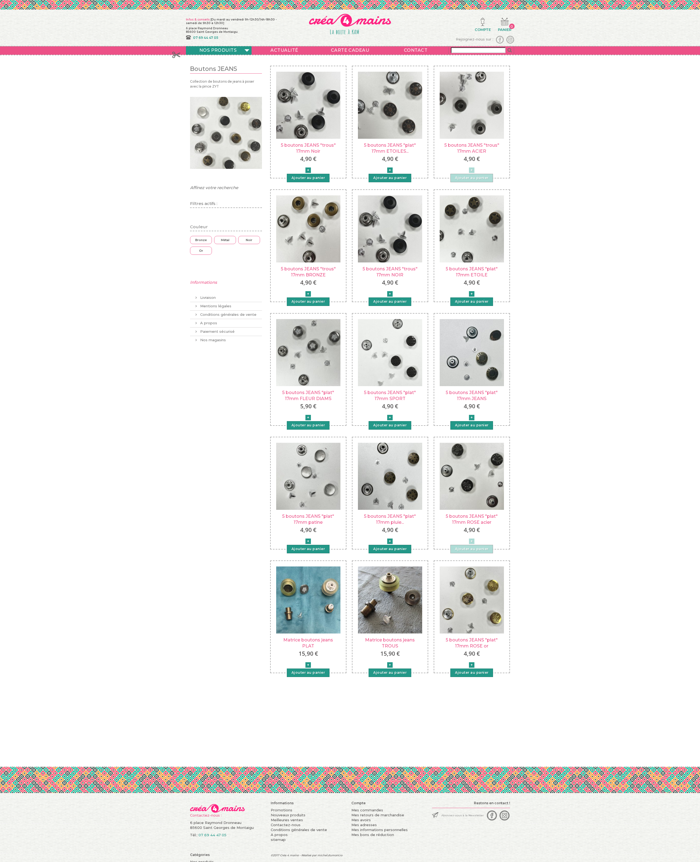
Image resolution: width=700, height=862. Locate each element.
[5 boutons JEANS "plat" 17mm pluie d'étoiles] (390, 476)
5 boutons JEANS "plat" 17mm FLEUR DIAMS (308, 395)
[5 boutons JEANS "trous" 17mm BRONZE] (308, 228)
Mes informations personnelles (379, 830)
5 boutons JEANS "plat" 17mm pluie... (390, 519)
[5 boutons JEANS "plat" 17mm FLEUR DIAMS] (308, 352)
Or (201, 251)
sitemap (278, 839)
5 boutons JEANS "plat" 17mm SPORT (390, 395)
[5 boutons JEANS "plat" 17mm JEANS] (472, 352)
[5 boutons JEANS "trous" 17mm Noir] (308, 105)
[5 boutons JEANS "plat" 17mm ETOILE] (472, 228)
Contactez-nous (286, 825)
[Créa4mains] (217, 806)
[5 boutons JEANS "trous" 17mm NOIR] (390, 228)
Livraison (207, 297)
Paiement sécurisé (217, 331)
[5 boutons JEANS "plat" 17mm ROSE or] (472, 599)
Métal (225, 240)
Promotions (281, 810)
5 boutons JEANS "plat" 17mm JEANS (472, 395)
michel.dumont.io (329, 855)
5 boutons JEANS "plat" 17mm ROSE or (472, 643)
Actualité (284, 50)
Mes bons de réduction (372, 834)
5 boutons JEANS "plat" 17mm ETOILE (472, 271)
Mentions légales (215, 306)
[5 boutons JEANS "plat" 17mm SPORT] (390, 352)
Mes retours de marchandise (377, 815)
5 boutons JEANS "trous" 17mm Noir (308, 148)
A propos (208, 323)
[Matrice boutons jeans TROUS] (390, 599)
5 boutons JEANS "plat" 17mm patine (308, 519)
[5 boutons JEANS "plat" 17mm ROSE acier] (472, 476)
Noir (249, 240)
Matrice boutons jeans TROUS (390, 643)
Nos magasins (212, 340)
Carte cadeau (350, 50)
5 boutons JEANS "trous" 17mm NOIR (390, 271)
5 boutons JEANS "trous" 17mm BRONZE (308, 271)
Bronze (201, 240)
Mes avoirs (361, 820)
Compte (358, 803)
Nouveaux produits (288, 815)
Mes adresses (364, 825)
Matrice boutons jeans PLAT (308, 643)
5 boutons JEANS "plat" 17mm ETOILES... (390, 148)
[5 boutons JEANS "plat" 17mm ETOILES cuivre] (390, 105)
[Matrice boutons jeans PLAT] (308, 599)
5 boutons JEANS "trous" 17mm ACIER (471, 148)
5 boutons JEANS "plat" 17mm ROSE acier (472, 519)
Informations (203, 282)
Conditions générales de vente (227, 314)
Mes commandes (367, 810)
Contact (415, 50)
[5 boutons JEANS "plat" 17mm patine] (308, 476)
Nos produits (218, 50)
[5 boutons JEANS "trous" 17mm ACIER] (472, 105)
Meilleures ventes (287, 820)
